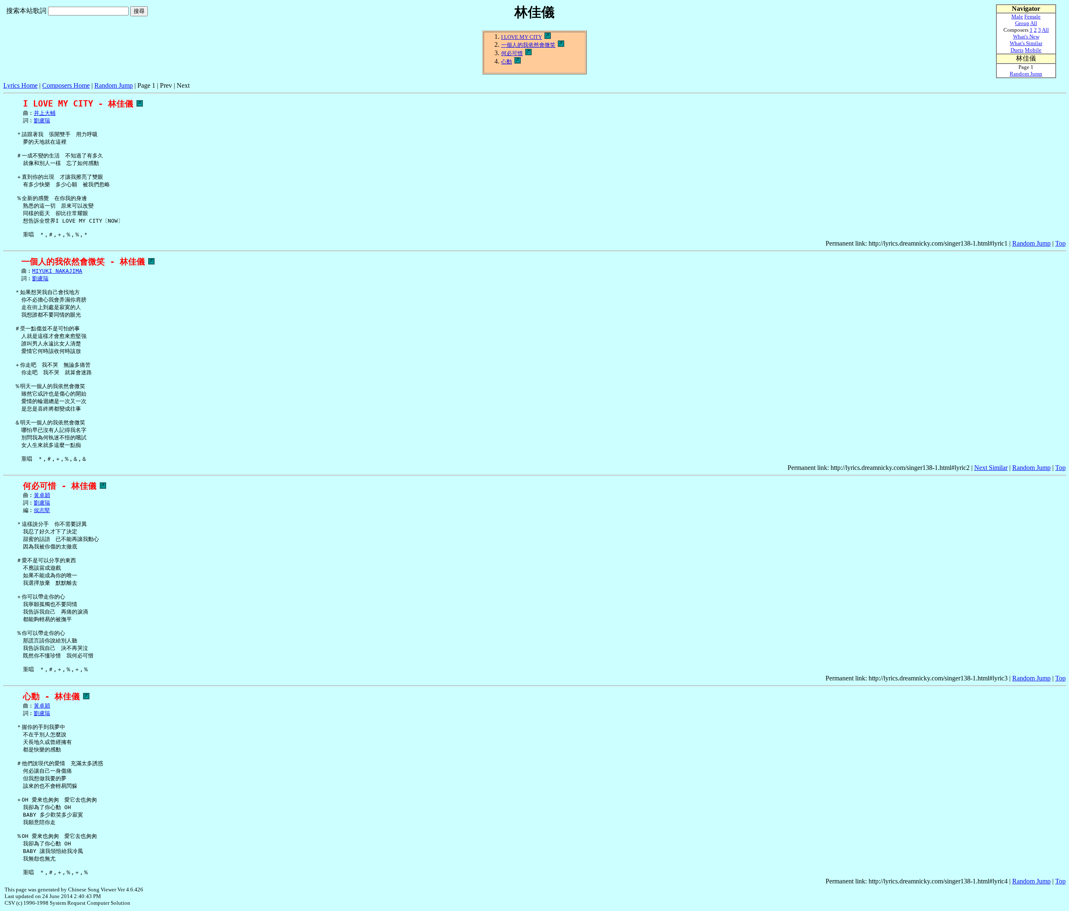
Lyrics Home (20, 85)
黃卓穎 (42, 495)
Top (1060, 243)
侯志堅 (42, 510)
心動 (506, 61)
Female (1032, 16)
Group (1022, 23)
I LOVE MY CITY (521, 37)
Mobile (1033, 50)
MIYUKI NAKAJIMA (57, 271)
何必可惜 (512, 53)
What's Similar (1026, 43)
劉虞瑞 (42, 120)
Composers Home (66, 85)
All (1033, 23)
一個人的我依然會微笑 (528, 45)
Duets (1017, 50)
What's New (1026, 36)
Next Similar (991, 467)
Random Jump (113, 85)
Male (1017, 16)
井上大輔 (45, 113)
